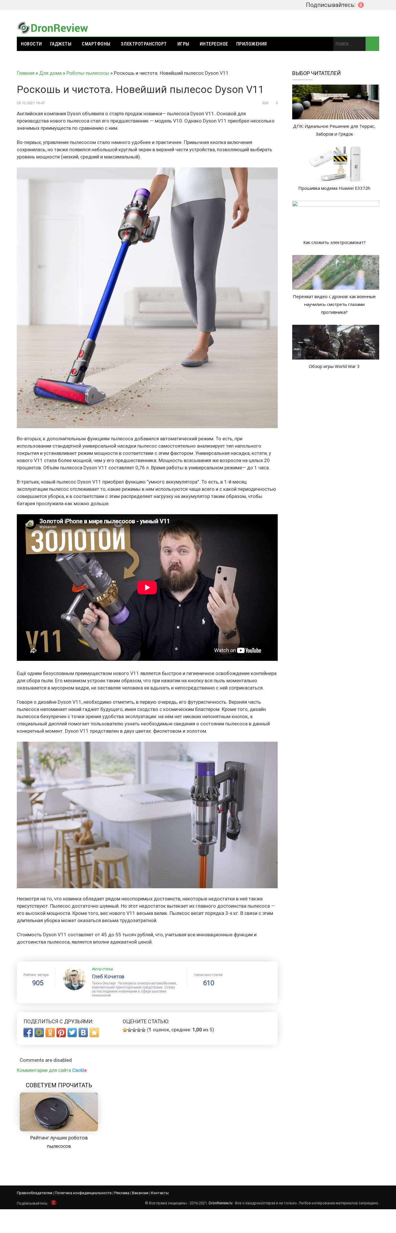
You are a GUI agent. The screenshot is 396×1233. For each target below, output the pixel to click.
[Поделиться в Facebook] (28, 1032)
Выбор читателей (316, 73)
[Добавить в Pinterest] (61, 1032)
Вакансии (140, 1193)
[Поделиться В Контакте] (83, 1032)
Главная (25, 73)
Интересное (214, 44)
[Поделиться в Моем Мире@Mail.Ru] (39, 1032)
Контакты (160, 1193)
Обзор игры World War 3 (334, 366)
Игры (183, 44)
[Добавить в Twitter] (72, 1032)
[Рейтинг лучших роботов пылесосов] (59, 1129)
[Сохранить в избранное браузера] (94, 1032)
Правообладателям (34, 1193)
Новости (31, 44)
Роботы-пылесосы (87, 73)
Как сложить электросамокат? (334, 242)
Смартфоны (96, 44)
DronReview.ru (220, 1203)
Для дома (50, 73)
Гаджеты (61, 44)
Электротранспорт (144, 44)
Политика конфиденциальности (83, 1193)
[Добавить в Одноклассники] (50, 1032)
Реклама (121, 1193)
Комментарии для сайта (52, 1070)
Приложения (251, 44)
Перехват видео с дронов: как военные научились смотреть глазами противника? (334, 304)
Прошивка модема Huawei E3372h (334, 188)
